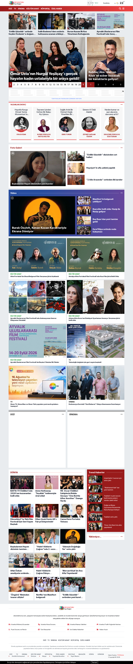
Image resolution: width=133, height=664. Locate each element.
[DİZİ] (63, 414)
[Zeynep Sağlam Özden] (89, 124)
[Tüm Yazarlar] (122, 105)
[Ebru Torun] (66, 124)
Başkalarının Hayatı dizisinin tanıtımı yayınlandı (19, 548)
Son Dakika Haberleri (77, 629)
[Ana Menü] (123, 9)
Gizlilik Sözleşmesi (18, 656)
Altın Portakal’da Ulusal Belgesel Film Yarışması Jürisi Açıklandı (34, 276)
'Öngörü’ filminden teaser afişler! (19, 596)
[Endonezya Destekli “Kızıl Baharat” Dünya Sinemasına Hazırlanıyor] (95, 383)
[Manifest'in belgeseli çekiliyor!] (84, 200)
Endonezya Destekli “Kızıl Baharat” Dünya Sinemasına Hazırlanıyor (95, 404)
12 (50, 85)
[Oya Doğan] (21, 124)
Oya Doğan (21, 134)
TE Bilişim (120, 655)
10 (43, 85)
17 (69, 85)
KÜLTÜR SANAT (32, 9)
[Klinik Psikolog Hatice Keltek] (44, 124)
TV (15, 9)
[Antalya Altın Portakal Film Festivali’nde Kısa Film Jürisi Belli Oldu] (95, 255)
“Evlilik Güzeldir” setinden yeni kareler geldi (72, 596)
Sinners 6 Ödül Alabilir (89, 111)
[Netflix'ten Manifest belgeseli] (46, 584)
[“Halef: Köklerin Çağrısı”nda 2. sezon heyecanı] (46, 536)
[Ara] (120, 9)
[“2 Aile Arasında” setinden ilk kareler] (76, 180)
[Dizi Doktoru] (16, 3)
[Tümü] (122, 537)
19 (76, 85)
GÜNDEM (101, 654)
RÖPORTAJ (45, 9)
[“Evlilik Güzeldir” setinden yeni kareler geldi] (72, 584)
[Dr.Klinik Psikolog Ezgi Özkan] (112, 124)
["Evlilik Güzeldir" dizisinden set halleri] (76, 156)
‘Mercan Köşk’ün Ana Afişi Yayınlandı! (72, 572)
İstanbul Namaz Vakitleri (78, 624)
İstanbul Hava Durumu (48, 624)
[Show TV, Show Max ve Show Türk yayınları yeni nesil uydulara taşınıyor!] (37, 383)
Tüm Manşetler (45, 629)
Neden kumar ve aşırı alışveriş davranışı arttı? (112, 112)
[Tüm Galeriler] (122, 148)
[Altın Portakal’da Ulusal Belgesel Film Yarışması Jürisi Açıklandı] (37, 255)
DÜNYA (91, 654)
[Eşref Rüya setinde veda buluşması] (84, 230)
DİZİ (10, 9)
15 (61, 85)
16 (65, 85)
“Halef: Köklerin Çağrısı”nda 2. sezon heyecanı (46, 548)
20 (79, 85)
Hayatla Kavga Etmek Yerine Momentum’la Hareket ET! (21, 112)
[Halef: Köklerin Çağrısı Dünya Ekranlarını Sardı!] (46, 560)
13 (54, 85)
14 (58, 85)
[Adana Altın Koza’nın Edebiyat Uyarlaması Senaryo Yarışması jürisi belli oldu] (95, 297)
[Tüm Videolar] (122, 193)
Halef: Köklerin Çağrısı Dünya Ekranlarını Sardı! (44, 572)
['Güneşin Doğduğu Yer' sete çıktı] (72, 536)
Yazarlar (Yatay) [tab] (18, 105)
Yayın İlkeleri (74, 656)
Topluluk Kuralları (58, 656)
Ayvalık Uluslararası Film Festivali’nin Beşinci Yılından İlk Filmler (34, 362)
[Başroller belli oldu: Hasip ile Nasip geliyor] (84, 210)
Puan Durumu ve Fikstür (19, 629)
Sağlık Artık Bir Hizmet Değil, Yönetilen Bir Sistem (66, 112)
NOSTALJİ (71, 654)
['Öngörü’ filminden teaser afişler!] (21, 584)
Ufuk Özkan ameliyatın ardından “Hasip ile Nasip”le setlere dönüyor (20, 572)
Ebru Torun (66, 134)
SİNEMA (21, 9)
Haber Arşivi (103, 629)
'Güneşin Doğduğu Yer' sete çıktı (71, 548)
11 (47, 85)
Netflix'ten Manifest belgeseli (46, 596)
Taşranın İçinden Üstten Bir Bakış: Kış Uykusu (44, 112)
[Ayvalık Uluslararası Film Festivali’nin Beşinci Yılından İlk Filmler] (37, 341)
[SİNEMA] (122, 414)
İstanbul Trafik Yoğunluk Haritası (110, 624)
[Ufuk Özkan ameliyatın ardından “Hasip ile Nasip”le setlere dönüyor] (21, 560)
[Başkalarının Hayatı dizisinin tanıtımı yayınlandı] (21, 536)
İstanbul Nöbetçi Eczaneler (20, 624)
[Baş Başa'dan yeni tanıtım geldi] (84, 220)
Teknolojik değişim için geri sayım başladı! (85, 362)
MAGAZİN (82, 654)
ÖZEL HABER (56, 9)
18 (72, 85)
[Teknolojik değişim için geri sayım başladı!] (95, 341)
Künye (44, 656)
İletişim (33, 656)
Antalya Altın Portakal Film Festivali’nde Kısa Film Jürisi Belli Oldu (94, 276)
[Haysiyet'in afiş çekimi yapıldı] (76, 168)
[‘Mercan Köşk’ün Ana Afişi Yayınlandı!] (72, 560)
